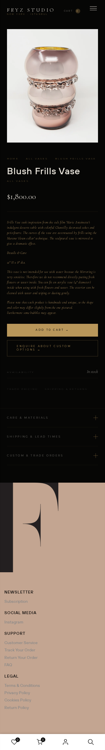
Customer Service (21, 642)
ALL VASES (37, 158)
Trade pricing (22, 389)
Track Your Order (19, 650)
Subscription (16, 601)
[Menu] (93, 11)
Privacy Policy (17, 692)
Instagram (13, 622)
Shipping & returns (66, 389)
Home (13, 158)
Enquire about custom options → (44, 348)
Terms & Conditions (22, 685)
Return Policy (16, 707)
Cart (71, 11)
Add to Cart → (52, 329)
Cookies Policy (17, 700)
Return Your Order (21, 657)
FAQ (8, 664)
